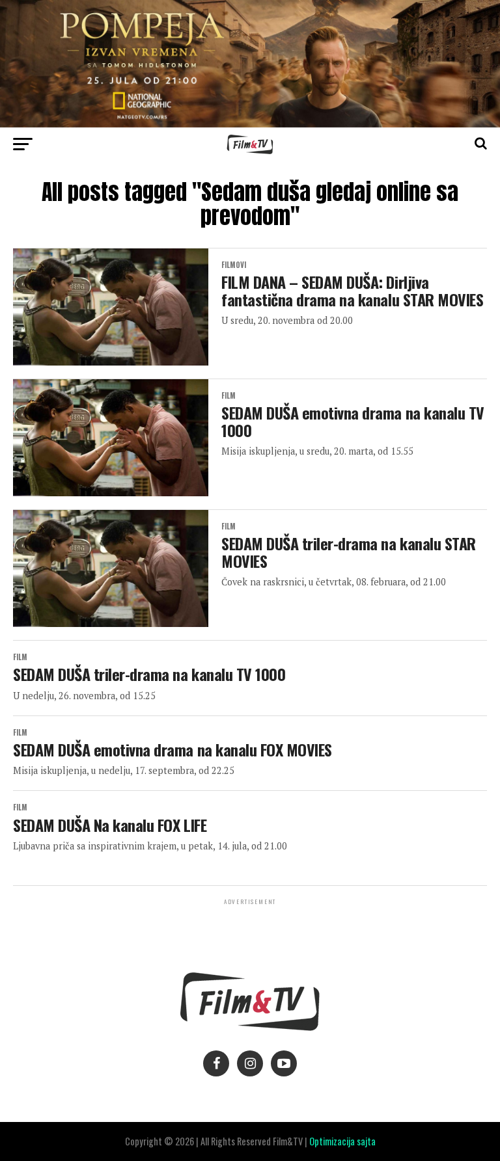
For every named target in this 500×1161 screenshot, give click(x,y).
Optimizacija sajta (342, 1141)
